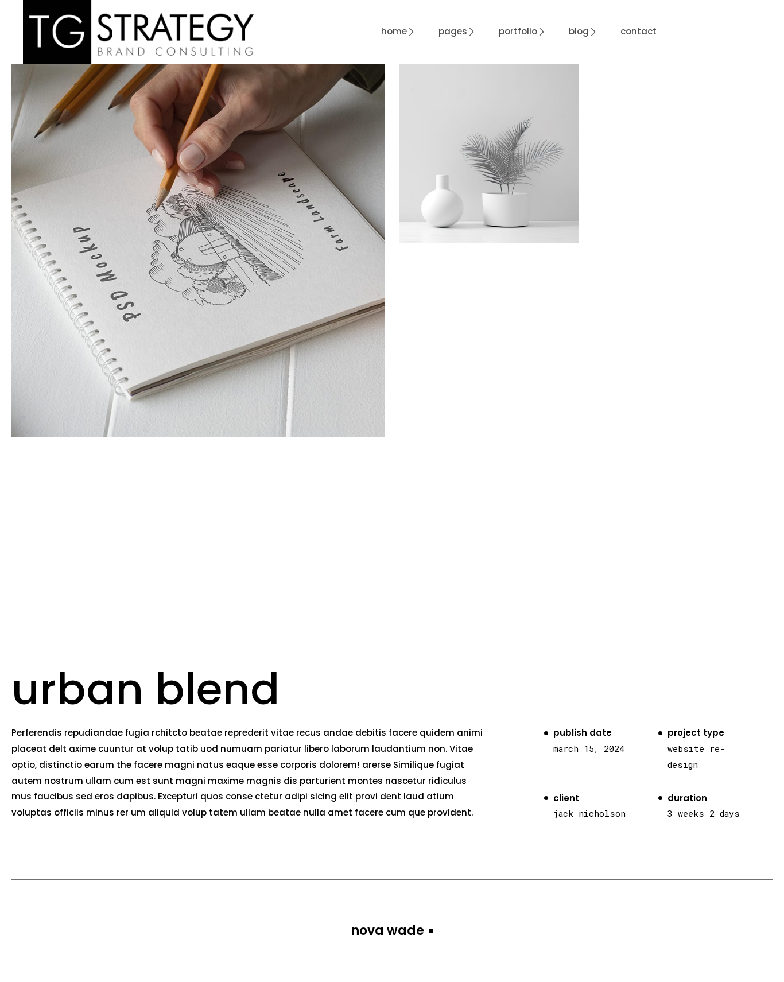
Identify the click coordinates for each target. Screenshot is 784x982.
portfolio (518, 31)
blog (579, 31)
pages (452, 31)
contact (638, 31)
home (394, 31)
